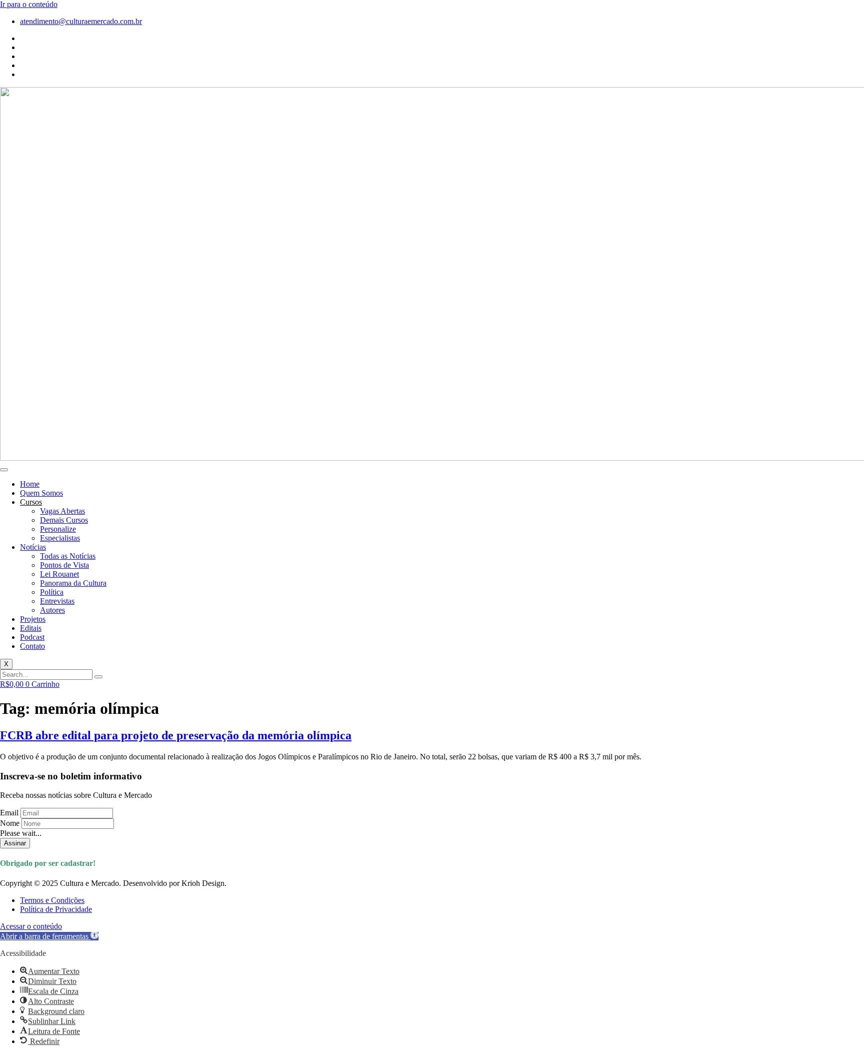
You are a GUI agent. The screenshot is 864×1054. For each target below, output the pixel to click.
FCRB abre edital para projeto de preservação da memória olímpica (176, 735)
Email (9, 812)
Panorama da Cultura (73, 583)
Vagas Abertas (62, 511)
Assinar (15, 843)
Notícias (33, 547)
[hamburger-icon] (4, 469)
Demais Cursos (64, 520)
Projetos (33, 619)
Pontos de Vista (64, 565)
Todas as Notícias (68, 556)
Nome (10, 823)
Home (30, 484)
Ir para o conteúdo (29, 4)
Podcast (32, 637)
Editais (31, 628)
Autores (52, 610)
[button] (49, 936)
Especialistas (60, 538)
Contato (32, 646)
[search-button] (98, 676)
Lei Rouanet (59, 574)
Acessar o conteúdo (31, 926)
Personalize (58, 529)
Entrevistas (57, 601)
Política (52, 592)
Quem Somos (41, 493)
